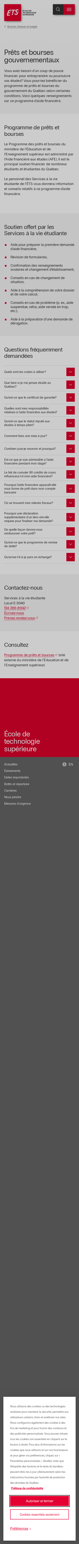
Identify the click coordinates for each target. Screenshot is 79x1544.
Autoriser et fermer (39, 1500)
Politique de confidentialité (27, 1488)
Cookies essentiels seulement (39, 1514)
